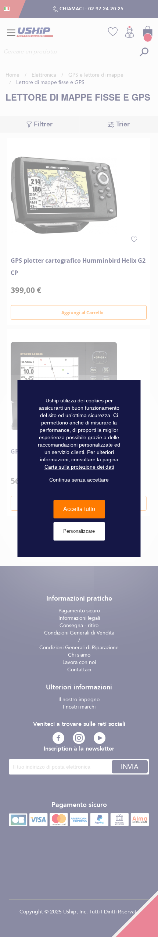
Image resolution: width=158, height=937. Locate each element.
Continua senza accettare (79, 480)
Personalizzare (79, 531)
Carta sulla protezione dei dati (79, 467)
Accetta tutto (79, 509)
